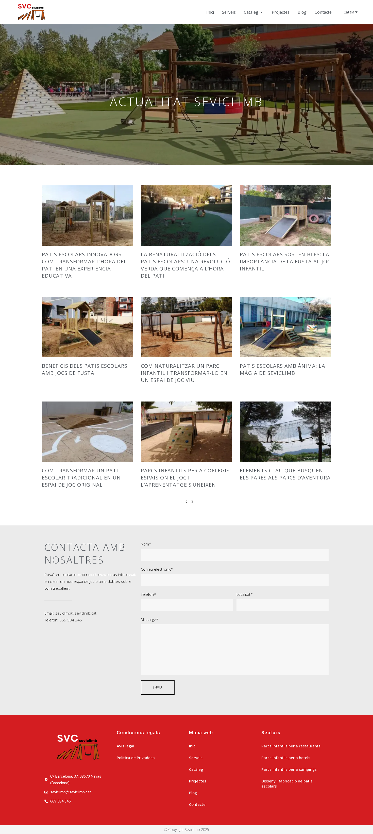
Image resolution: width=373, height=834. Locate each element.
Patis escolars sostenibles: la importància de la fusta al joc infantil (285, 261)
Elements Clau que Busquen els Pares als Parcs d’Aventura (285, 474)
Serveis (195, 757)
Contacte (197, 804)
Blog (193, 792)
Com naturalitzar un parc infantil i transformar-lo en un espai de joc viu (184, 372)
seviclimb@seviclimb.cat (75, 613)
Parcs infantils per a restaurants (290, 745)
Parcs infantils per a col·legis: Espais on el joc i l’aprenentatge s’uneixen (186, 477)
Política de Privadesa (136, 757)
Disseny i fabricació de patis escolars (287, 783)
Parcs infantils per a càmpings (289, 769)
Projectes (197, 780)
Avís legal (125, 745)
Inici (192, 745)
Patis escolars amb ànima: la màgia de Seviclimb (282, 369)
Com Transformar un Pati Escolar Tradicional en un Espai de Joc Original (81, 477)
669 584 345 (70, 619)
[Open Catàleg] (262, 12)
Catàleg (196, 769)
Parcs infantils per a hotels (285, 757)
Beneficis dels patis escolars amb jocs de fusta (84, 369)
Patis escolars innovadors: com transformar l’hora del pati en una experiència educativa (84, 265)
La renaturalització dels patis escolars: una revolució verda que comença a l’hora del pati (185, 265)
